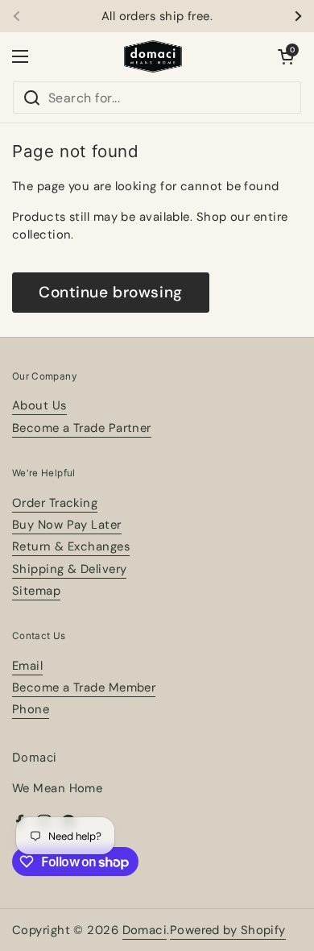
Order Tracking (54, 503)
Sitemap (36, 591)
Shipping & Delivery (69, 569)
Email (27, 666)
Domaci (144, 930)
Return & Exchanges (71, 546)
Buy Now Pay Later (67, 525)
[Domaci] (153, 56)
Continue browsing (111, 292)
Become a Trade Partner (81, 428)
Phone (30, 709)
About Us (39, 405)
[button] (286, 56)
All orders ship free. (157, 16)
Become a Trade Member (83, 687)
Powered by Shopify (228, 930)
